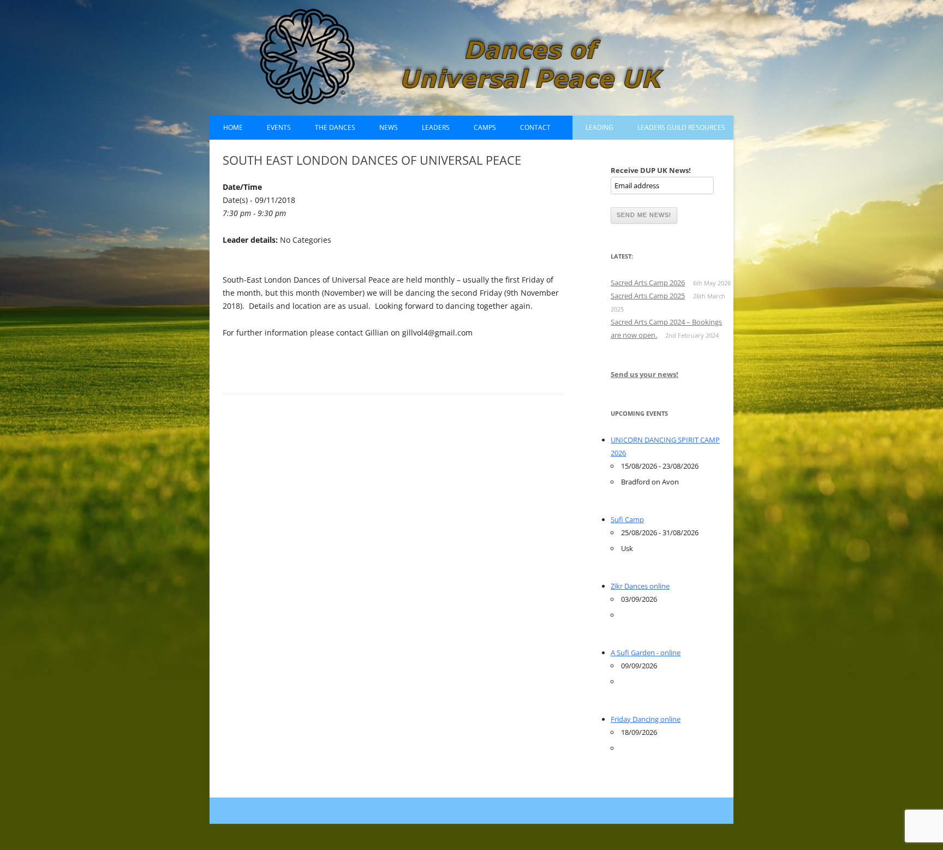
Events (279, 127)
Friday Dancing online (646, 719)
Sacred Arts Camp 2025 (648, 296)
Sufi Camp (627, 519)
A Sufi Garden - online (646, 652)
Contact (535, 127)
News (388, 127)
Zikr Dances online (640, 586)
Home (233, 127)
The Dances (335, 127)
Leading (599, 127)
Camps (485, 127)
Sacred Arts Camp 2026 (648, 283)
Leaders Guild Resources (681, 127)
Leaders (436, 127)
